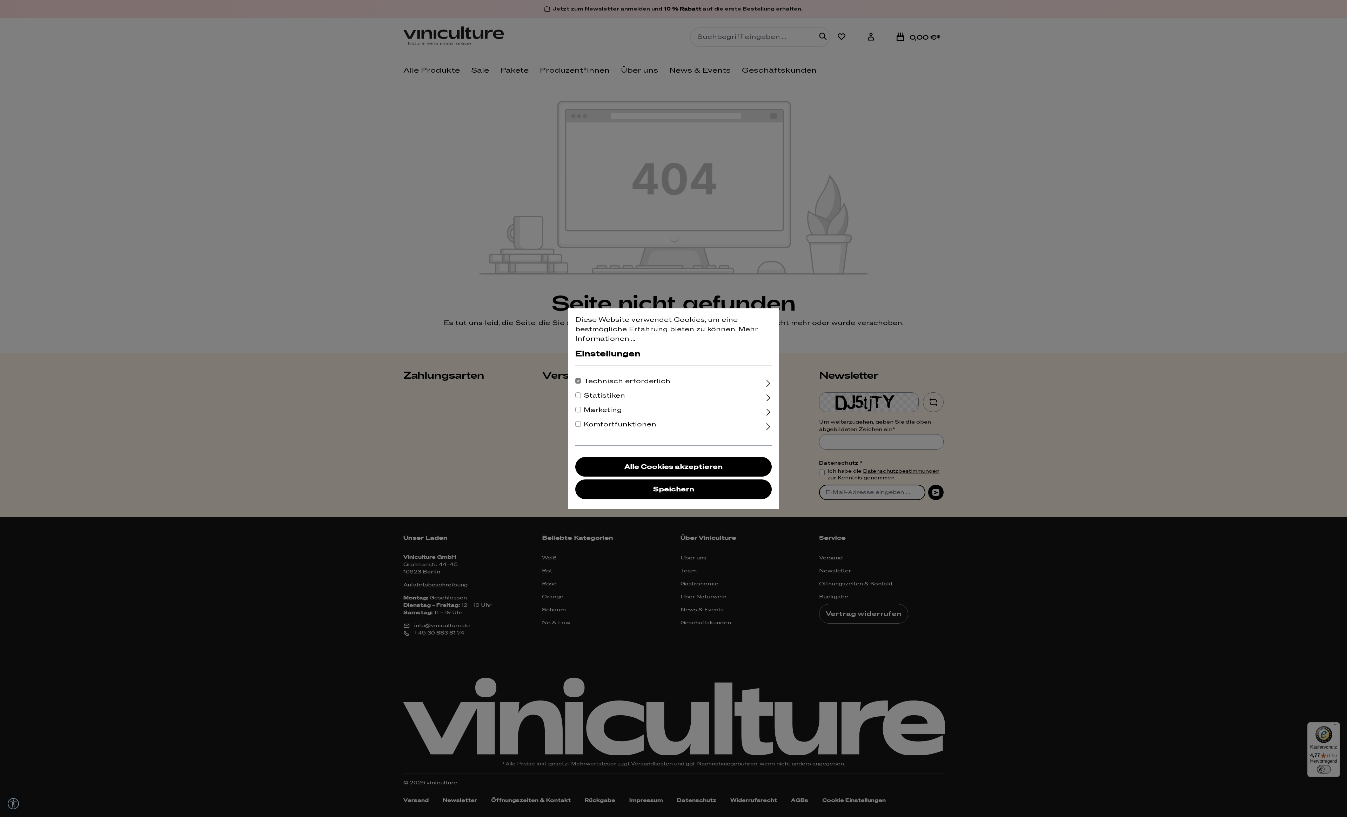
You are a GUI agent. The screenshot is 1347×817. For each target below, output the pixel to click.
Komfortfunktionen (620, 424)
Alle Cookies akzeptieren (673, 467)
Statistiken (604, 396)
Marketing (603, 410)
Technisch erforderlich (627, 381)
